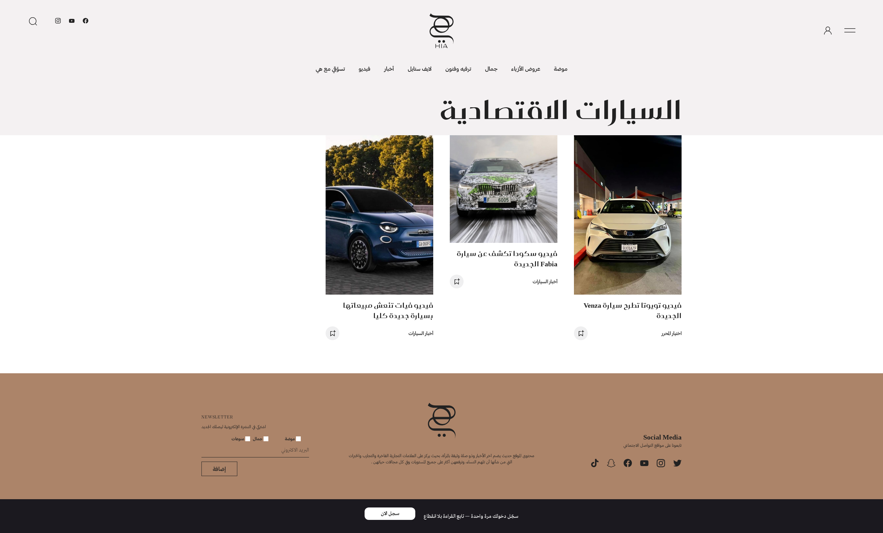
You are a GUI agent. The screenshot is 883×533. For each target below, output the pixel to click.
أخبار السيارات (545, 281)
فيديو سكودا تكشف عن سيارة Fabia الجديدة (507, 258)
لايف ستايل (419, 68)
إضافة (219, 468)
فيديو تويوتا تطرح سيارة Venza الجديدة (633, 310)
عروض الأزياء (525, 68)
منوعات (238, 438)
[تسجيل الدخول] (828, 30)
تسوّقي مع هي (330, 68)
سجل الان (390, 513)
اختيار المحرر (672, 333)
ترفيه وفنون (458, 68)
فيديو (364, 68)
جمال (491, 68)
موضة (560, 68)
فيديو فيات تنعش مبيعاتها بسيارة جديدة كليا (388, 310)
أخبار (389, 68)
